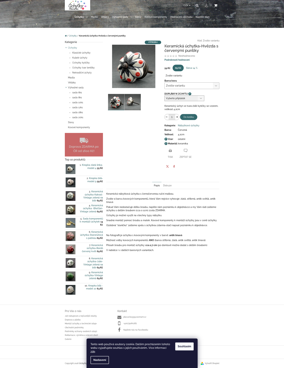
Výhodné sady (76, 87)
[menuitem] (81, 17)
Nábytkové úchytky (188, 125)
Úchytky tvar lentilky (83, 67)
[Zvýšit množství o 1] (177, 117)
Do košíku (189, 117)
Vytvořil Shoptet (212, 363)
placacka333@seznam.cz (134, 317)
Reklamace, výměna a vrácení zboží (81, 335)
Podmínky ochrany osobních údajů (81, 331)
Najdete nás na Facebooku (135, 330)
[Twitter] (167, 166)
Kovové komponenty (79, 127)
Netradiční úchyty (82, 72)
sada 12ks (77, 107)
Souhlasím (184, 346)
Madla (71, 77)
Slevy (71, 122)
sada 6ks (77, 92)
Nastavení (99, 360)
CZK (186, 5)
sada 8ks (77, 97)
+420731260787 (130, 323)
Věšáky (72, 82)
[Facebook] (174, 166)
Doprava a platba (73, 320)
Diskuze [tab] (167, 185)
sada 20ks (77, 117)
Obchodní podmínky (74, 327)
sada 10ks (77, 102)
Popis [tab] (157, 185)
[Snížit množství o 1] (167, 117)
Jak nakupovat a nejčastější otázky (81, 316)
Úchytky (72, 47)
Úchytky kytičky (81, 62)
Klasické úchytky (81, 52)
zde (93, 351)
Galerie (68, 339)
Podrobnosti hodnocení (177, 60)
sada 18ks (77, 112)
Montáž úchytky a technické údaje (81, 323)
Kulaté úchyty (79, 57)
